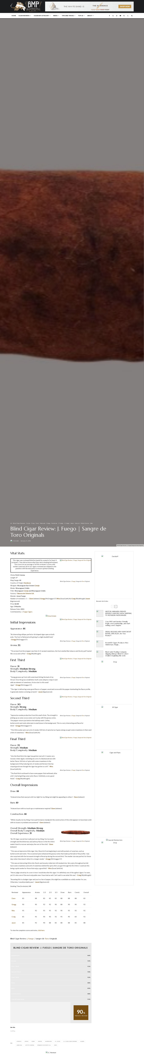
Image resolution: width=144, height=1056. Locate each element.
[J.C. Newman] (51, 1052)
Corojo (28, 523)
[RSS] (124, 15)
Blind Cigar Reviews (19, 523)
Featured (42, 523)
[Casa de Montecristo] (114, 840)
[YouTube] (120, 15)
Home (14, 15)
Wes (91, 523)
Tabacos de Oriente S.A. (25, 593)
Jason (72, 523)
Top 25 (80, 15)
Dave (37, 523)
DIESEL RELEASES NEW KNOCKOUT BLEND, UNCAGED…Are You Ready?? (118, 633)
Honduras (54, 523)
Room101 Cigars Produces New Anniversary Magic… (116, 644)
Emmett (16, 541)
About (89, 15)
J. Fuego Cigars (27, 612)
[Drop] (114, 662)
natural (19, 1045)
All (11, 523)
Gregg (48, 523)
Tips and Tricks (68, 15)
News (55, 15)
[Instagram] (116, 15)
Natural (77, 523)
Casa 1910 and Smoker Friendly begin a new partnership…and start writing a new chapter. (117, 623)
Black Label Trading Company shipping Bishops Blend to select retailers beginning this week (116, 654)
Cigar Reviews (23, 15)
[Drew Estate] (51, 616)
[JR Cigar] (114, 707)
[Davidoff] (89, 3)
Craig (33, 523)
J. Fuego (60, 523)
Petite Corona (85, 523)
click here (41, 930)
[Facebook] (109, 15)
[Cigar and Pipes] (114, 753)
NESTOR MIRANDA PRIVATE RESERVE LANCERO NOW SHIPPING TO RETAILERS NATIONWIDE (118, 613)
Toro (83, 581)
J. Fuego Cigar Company (70, 1041)
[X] (113, 15)
